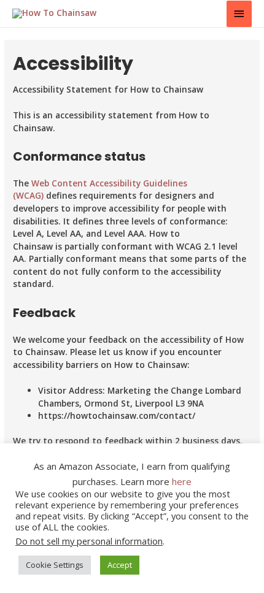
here (182, 481)
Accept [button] (119, 564)
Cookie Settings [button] (54, 564)
